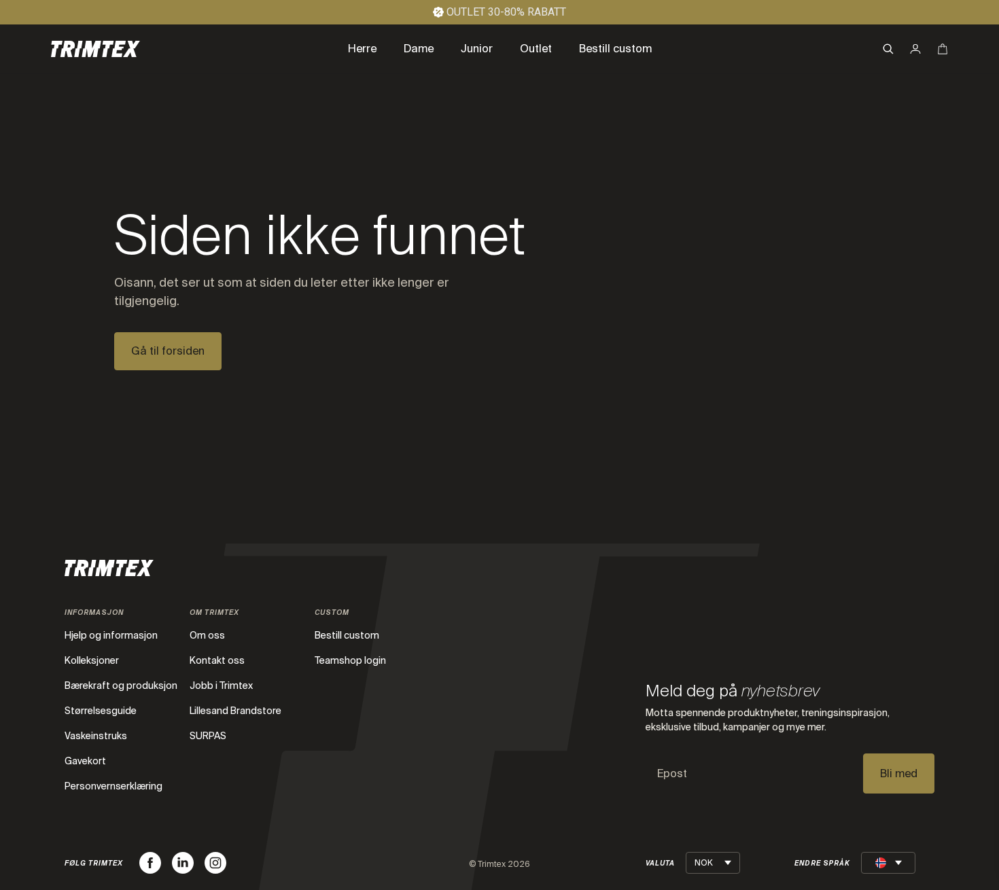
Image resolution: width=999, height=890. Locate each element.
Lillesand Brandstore (235, 711)
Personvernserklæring (113, 786)
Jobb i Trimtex (221, 685)
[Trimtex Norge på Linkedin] (183, 863)
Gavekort (85, 761)
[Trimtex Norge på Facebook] (150, 863)
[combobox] (409, 698)
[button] (888, 48)
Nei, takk (527, 830)
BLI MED (527, 804)
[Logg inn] (915, 48)
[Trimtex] (95, 49)
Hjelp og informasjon (111, 635)
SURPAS (208, 736)
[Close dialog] (971, 498)
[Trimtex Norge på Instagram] (215, 863)
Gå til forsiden (168, 351)
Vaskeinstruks (96, 736)
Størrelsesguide (101, 711)
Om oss (207, 635)
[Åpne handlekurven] (942, 48)
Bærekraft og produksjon (121, 685)
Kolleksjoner (92, 660)
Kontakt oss (217, 660)
